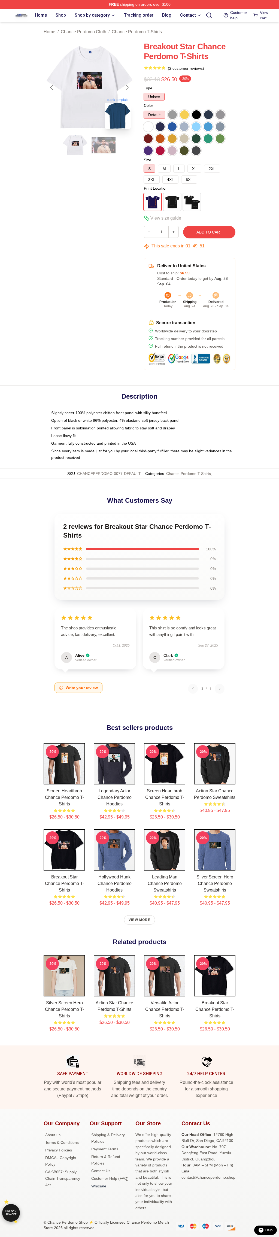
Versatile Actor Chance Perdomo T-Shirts (164, 1009)
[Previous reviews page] (193, 689)
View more (139, 920)
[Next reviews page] (220, 689)
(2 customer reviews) (186, 68)
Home (49, 31)
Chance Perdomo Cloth (83, 31)
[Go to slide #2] (103, 145)
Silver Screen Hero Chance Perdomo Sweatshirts (214, 883)
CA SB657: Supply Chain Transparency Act (62, 1178)
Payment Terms (104, 1149)
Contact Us (100, 1171)
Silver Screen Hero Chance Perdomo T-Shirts (64, 1009)
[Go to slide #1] (75, 145)
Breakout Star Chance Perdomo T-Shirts (64, 883)
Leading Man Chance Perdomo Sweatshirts (165, 883)
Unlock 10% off (11, 1213)
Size (147, 160)
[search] (209, 15)
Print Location (156, 188)
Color (148, 105)
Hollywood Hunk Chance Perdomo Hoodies (115, 883)
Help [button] (268, 1230)
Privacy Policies (58, 1150)
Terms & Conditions (62, 1142)
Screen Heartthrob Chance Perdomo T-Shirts (64, 797)
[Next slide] (126, 87)
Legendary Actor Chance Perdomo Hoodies (115, 797)
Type (148, 88)
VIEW (64, 779)
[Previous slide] (52, 87)
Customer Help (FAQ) (110, 1178)
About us (52, 1135)
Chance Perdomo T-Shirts (137, 31)
